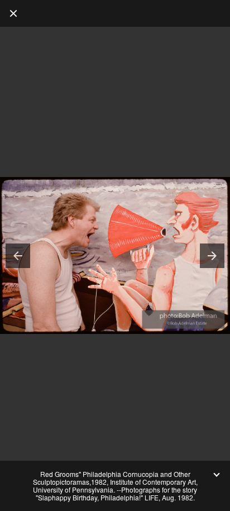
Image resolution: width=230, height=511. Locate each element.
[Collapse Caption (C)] (217, 474)
